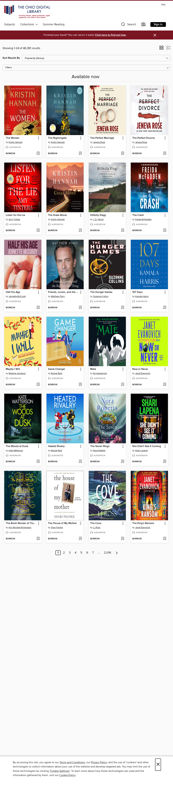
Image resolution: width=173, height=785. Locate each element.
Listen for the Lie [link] (15, 215)
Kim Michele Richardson (20, 527)
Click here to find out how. (110, 35)
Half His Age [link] (13, 292)
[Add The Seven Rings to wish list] (122, 462)
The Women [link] (12, 138)
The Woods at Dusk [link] (17, 446)
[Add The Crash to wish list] (165, 230)
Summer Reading (54, 24)
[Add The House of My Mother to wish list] (80, 539)
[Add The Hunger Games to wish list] (122, 308)
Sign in (158, 24)
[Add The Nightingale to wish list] (80, 153)
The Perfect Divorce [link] (143, 138)
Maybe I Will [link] (13, 369)
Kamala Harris (142, 296)
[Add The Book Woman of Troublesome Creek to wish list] (38, 539)
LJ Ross (96, 527)
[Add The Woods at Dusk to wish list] (38, 462)
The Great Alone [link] (57, 215)
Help (163, 4)
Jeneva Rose (99, 142)
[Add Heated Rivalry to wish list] (80, 462)
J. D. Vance (98, 219)
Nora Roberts (99, 450)
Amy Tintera (14, 219)
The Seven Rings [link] (99, 446)
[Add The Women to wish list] (38, 153)
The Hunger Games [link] (101, 292)
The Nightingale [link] (57, 138)
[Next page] (117, 553)
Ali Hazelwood (100, 373)
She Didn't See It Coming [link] (146, 446)
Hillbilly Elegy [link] (98, 215)
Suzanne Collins (100, 296)
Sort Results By (11, 58)
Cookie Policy (67, 775)
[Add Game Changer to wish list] (80, 385)
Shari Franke (57, 527)
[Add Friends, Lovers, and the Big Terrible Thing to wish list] (80, 308)
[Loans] (144, 25)
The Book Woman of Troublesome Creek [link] (21, 523)
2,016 (107, 553)
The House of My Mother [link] (62, 523)
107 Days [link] (137, 292)
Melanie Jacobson (17, 373)
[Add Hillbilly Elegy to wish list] (122, 230)
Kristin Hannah (15, 142)
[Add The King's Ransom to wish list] (165, 539)
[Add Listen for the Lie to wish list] (38, 230)
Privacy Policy (99, 762)
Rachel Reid (56, 373)
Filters (8, 67)
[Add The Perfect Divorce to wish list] (165, 153)
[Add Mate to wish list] (122, 385)
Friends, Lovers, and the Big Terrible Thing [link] (63, 292)
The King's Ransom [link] (143, 523)
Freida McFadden (143, 219)
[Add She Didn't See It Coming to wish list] (165, 462)
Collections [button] (27, 24)
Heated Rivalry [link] (56, 446)
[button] (128, 25)
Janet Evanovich (142, 373)
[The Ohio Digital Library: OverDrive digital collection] (27, 12)
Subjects (9, 24)
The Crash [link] (138, 215)
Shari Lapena (141, 450)
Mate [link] (93, 369)
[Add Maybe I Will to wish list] (38, 385)
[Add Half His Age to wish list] (38, 308)
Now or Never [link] (140, 369)
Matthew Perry (58, 296)
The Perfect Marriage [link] (102, 138)
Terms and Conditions (72, 762)
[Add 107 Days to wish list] (165, 308)
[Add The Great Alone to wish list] (80, 230)
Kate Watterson (16, 450)
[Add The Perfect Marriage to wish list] (122, 153)
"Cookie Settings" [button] (60, 771)
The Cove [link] (95, 523)
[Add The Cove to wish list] (122, 539)
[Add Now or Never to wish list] (165, 385)
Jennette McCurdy (17, 296)
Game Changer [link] (56, 369)
